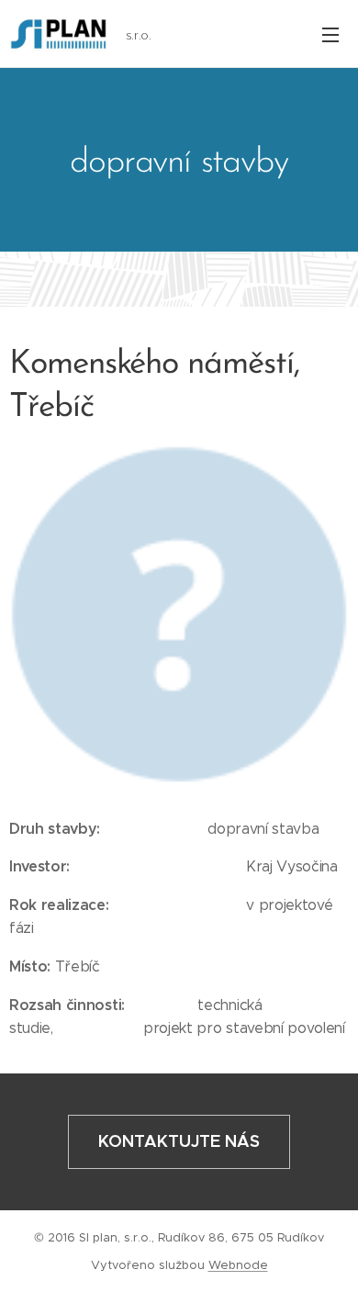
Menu (330, 34)
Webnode (238, 1265)
